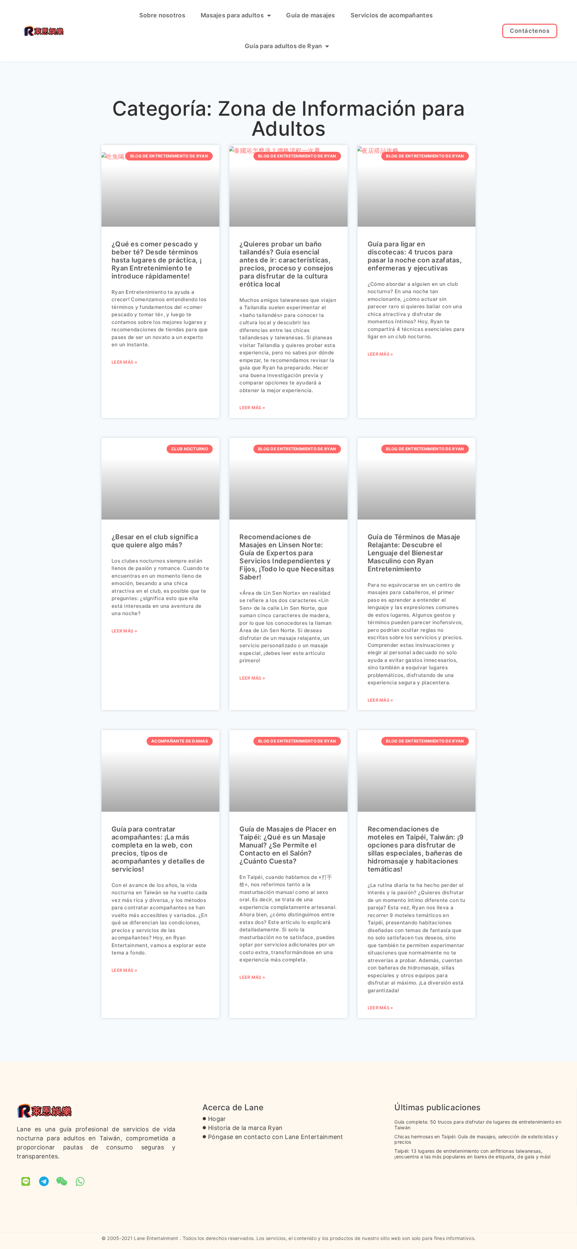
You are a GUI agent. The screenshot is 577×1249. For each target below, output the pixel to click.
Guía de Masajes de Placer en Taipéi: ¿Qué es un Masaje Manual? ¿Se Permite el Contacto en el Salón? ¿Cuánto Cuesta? (287, 845)
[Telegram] (44, 1181)
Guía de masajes (310, 15)
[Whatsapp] (80, 1181)
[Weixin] (62, 1181)
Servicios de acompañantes (392, 15)
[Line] (26, 1181)
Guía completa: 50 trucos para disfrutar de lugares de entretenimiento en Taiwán (477, 1124)
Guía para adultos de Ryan (283, 45)
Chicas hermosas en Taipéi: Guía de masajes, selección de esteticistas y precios (476, 1139)
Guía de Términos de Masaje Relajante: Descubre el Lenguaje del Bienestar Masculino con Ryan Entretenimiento (414, 553)
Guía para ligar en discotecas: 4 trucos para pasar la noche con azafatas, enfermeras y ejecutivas (415, 256)
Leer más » (124, 362)
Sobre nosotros (162, 15)
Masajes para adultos (232, 15)
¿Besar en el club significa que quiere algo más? (155, 541)
